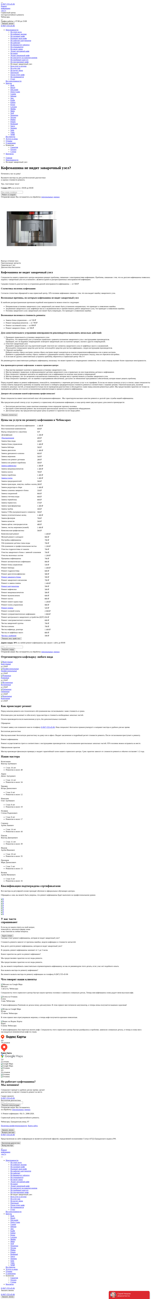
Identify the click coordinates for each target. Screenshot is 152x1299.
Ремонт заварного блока (11, 577)
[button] (21, 64)
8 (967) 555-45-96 (48, 727)
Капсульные (6, 664)
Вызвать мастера (8, 1132)
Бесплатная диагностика (11, 1143)
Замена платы (6, 478)
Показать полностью (9, 415)
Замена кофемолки (8, 466)
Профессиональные (9, 671)
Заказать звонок (8, 23)
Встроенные (6, 685)
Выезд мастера (7, 1145)
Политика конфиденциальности (14, 1126)
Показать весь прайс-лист (11, 638)
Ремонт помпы (7, 608)
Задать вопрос (7, 936)
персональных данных (50, 197)
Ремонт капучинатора (10, 586)
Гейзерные (5, 691)
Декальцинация (7, 438)
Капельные (5, 698)
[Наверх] (2, 1148)
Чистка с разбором (8, 636)
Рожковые (5, 678)
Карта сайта (33, 1126)
